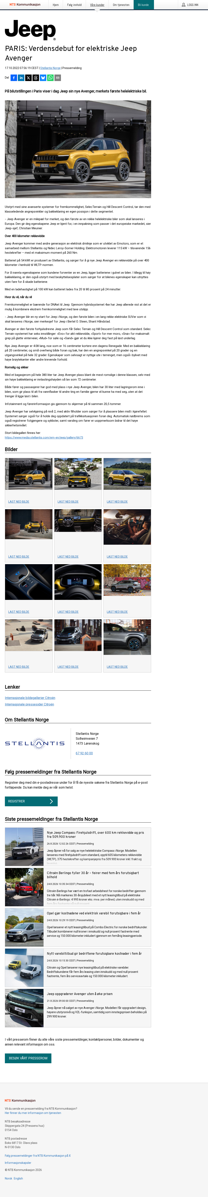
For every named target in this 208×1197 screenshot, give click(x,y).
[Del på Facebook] (14, 78)
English (18, 1178)
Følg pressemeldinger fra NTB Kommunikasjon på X (38, 1155)
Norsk (8, 1178)
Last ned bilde (18, 501)
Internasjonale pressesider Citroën (29, 704)
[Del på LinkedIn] (21, 78)
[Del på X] (28, 78)
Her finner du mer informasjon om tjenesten (33, 1113)
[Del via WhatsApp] (50, 78)
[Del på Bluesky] (43, 78)
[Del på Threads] (35, 78)
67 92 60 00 (84, 753)
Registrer (16, 801)
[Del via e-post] (57, 78)
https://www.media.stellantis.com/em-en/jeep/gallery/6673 (44, 437)
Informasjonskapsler (18, 1162)
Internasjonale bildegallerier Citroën (30, 698)
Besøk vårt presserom (28, 1058)
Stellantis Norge (50, 68)
